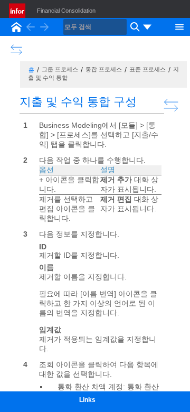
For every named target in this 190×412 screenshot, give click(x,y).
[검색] (133, 27)
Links (87, 400)
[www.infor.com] (17, 10)
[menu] (147, 27)
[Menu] (179, 26)
